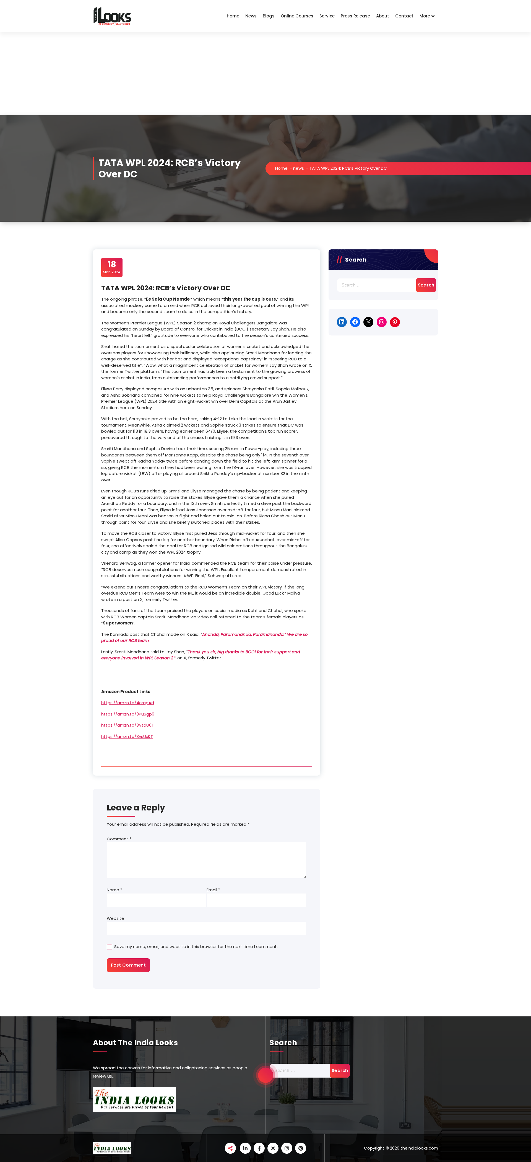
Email (213, 890)
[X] (368, 322)
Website (115, 918)
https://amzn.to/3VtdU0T (127, 725)
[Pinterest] (395, 322)
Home (233, 16)
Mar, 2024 (112, 267)
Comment (119, 839)
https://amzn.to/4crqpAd (127, 703)
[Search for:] (383, 285)
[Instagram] (382, 322)
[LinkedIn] (342, 322)
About (382, 16)
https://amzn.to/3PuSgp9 (127, 714)
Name (114, 890)
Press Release (355, 16)
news (298, 168)
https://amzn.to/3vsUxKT (127, 736)
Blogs (269, 16)
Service (327, 16)
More (425, 16)
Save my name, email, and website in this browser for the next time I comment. (196, 946)
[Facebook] (355, 322)
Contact (404, 16)
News (251, 16)
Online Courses (297, 16)
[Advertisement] (265, 73)
